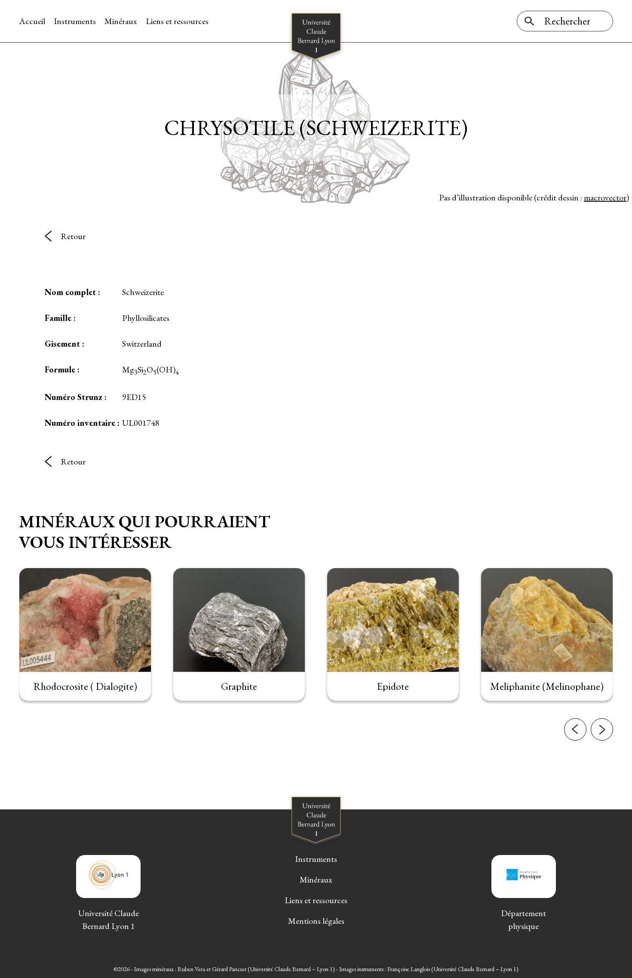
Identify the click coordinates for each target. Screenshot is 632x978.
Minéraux (120, 21)
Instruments (75, 21)
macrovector (605, 197)
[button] (575, 729)
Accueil (32, 21)
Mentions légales (316, 920)
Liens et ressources (177, 21)
